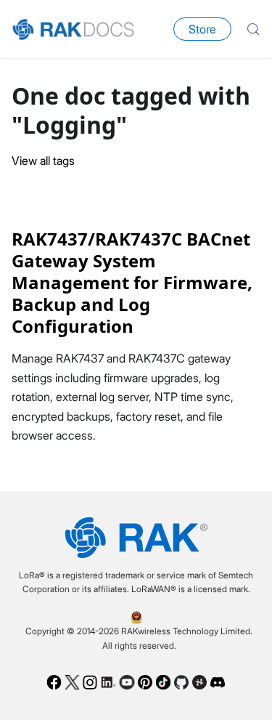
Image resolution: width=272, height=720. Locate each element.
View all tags (43, 160)
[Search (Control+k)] (253, 29)
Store (202, 29)
